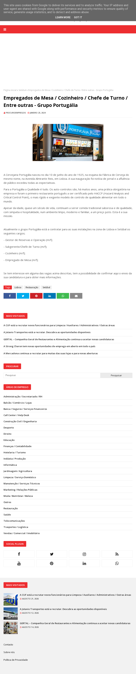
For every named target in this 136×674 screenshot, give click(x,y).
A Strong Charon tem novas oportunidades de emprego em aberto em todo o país (49, 346)
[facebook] (19, 554)
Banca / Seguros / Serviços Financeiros (25, 409)
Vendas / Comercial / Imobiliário (22, 533)
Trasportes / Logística (16, 527)
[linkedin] (84, 563)
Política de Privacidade (16, 659)
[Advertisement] (68, 64)
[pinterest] (51, 563)
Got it (78, 17)
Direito (7, 433)
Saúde (7, 514)
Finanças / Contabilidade (18, 446)
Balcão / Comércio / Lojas (18, 402)
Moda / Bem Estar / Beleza (18, 496)
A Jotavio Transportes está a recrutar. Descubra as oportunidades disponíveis (47, 332)
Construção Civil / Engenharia (20, 421)
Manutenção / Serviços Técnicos (22, 483)
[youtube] (19, 563)
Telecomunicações (14, 520)
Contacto (8, 644)
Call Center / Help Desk (16, 415)
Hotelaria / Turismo (15, 452)
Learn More (62, 17)
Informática (10, 464)
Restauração (32, 287)
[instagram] (84, 554)
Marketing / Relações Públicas (20, 489)
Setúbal (22, 90)
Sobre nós (9, 652)
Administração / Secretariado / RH (23, 396)
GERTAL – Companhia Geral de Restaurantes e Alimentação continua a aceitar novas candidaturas (59, 339)
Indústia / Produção (15, 458)
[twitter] (51, 554)
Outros (7, 502)
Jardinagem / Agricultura (18, 471)
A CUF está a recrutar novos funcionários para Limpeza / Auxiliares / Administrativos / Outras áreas (59, 325)
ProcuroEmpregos (16, 112)
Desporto (9, 427)
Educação (9, 440)
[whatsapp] (117, 563)
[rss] (117, 554)
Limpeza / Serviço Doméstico (20, 477)
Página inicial (10, 90)
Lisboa (18, 287)
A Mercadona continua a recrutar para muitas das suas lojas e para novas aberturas (51, 353)
